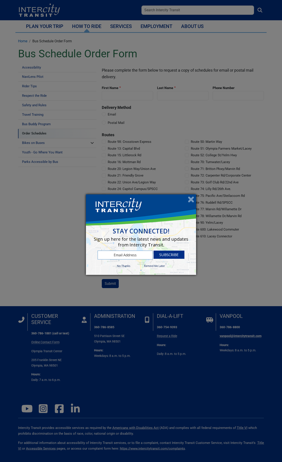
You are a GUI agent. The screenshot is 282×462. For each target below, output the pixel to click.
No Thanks (123, 266)
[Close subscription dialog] (191, 199)
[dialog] (141, 234)
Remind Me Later (154, 266)
